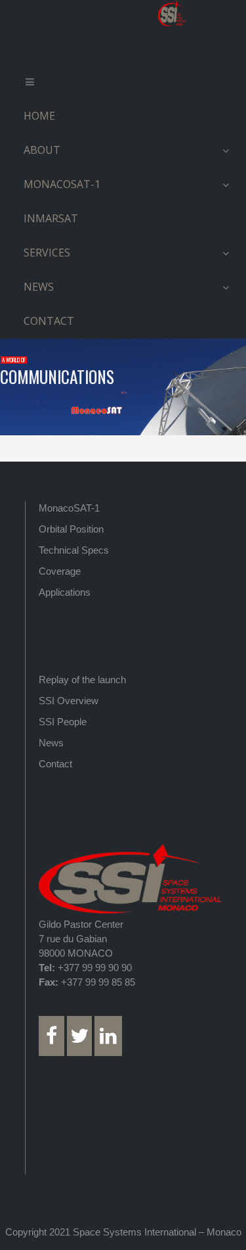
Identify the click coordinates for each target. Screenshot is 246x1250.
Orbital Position (71, 529)
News (51, 742)
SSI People (63, 721)
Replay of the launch (82, 679)
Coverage (60, 571)
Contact (55, 763)
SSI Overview (68, 700)
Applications (65, 592)
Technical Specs (74, 550)
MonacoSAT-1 (69, 508)
